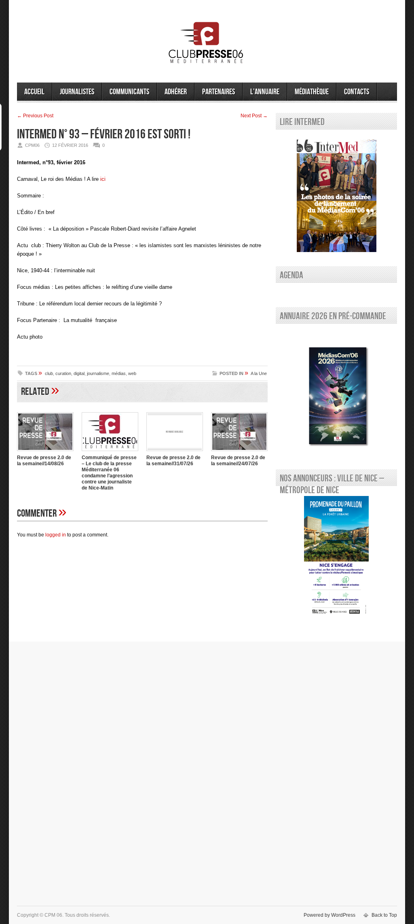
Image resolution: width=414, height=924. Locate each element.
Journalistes (77, 92)
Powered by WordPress (329, 915)
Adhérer (176, 92)
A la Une (259, 373)
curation (63, 373)
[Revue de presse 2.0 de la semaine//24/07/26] (239, 452)
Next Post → (254, 116)
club (49, 373)
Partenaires (218, 92)
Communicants (129, 92)
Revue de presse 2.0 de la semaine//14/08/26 (44, 460)
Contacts (356, 92)
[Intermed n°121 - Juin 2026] (336, 196)
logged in (55, 535)
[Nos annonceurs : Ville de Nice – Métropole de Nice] (336, 556)
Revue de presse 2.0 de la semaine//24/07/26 (238, 460)
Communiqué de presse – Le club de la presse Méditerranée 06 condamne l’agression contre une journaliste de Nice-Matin (109, 473)
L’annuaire (264, 92)
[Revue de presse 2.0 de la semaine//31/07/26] (174, 452)
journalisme (98, 373)
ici (103, 179)
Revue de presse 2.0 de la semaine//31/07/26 (173, 460)
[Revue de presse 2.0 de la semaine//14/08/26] (45, 452)
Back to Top (384, 915)
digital (79, 373)
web (132, 373)
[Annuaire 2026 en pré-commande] (336, 394)
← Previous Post (35, 116)
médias (119, 373)
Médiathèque (312, 92)
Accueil (34, 92)
